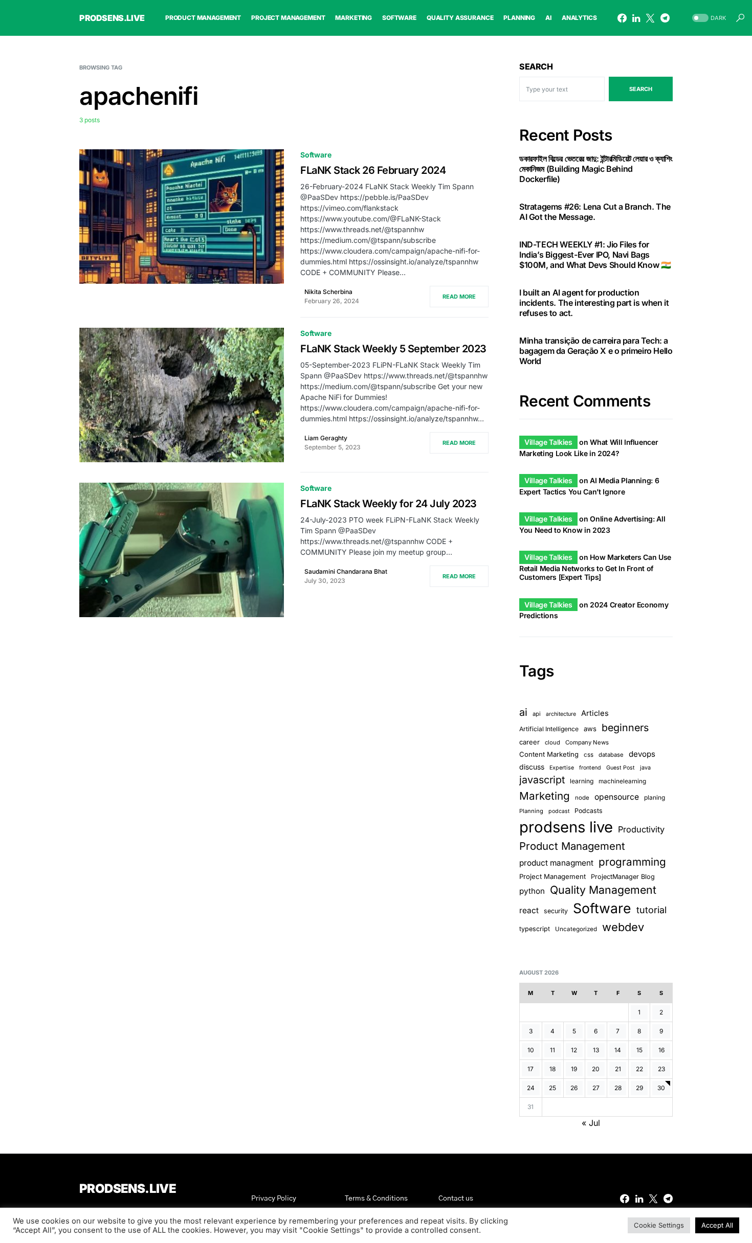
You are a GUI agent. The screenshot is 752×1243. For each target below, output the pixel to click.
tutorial (651, 910)
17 (530, 1069)
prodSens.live (112, 18)
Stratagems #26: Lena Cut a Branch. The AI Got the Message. (595, 211)
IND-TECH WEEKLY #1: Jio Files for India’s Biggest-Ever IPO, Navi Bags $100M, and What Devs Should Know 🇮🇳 (595, 254)
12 (574, 1050)
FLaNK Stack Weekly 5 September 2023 (393, 349)
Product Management (572, 846)
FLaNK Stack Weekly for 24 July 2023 (388, 504)
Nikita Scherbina (328, 292)
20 (596, 1069)
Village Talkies (548, 442)
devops (642, 754)
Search (536, 66)
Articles (595, 713)
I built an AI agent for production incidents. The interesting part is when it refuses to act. (594, 302)
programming (632, 861)
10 (530, 1050)
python (532, 891)
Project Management (552, 876)
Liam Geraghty (325, 438)
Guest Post (620, 767)
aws (590, 729)
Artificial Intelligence (549, 729)
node (582, 797)
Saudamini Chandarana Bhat (345, 571)
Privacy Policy (273, 1198)
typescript (534, 929)
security (556, 911)
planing (654, 797)
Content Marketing (549, 754)
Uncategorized (576, 929)
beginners (625, 727)
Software (315, 154)
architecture (561, 714)
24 (531, 1088)
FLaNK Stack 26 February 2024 (373, 170)
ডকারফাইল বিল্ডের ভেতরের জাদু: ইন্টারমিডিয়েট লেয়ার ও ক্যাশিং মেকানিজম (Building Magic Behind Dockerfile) (596, 168)
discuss (531, 766)
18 (552, 1069)
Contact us (455, 1198)
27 (596, 1088)
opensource (616, 797)
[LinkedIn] (636, 17)
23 (661, 1069)
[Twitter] (650, 17)
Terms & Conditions (376, 1198)
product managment (556, 863)
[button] (708, 18)
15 (639, 1050)
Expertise (561, 767)
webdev (623, 927)
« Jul (591, 1123)
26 (574, 1088)
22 (639, 1069)
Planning (531, 811)
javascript (542, 780)
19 (574, 1069)
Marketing (544, 795)
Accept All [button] (717, 1225)
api (537, 713)
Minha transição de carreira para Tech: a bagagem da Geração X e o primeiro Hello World (595, 350)
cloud (552, 742)
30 (661, 1088)
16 (661, 1050)
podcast (558, 811)
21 (618, 1069)
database (611, 754)
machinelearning (622, 781)
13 (596, 1050)
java (645, 767)
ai (523, 712)
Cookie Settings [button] (659, 1225)
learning (581, 781)
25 (552, 1088)
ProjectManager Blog (623, 876)
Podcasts (588, 811)
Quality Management (603, 889)
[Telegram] (665, 17)
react (529, 910)
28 (618, 1088)
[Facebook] (622, 17)
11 (552, 1050)
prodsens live (566, 827)
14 (617, 1050)
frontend (590, 767)
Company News (587, 742)
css (588, 754)
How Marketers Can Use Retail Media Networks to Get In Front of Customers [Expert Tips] (595, 567)
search (640, 89)
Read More (459, 296)
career (529, 742)
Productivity (641, 829)
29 (639, 1088)
